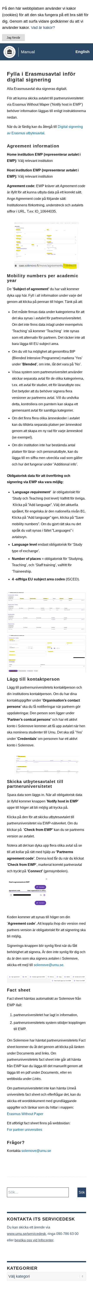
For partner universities (24, 1129)
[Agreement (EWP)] (46, 241)
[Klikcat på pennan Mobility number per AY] (46, 653)
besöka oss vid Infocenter (33, 1240)
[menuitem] (80, 51)
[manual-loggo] (37, 51)
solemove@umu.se (36, 1151)
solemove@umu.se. (49, 965)
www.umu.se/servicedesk (26, 1234)
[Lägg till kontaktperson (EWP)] (46, 765)
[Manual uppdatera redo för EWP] (46, 979)
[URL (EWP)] (46, 265)
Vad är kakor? (43, 27)
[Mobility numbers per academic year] (46, 612)
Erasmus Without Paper (25, 1114)
